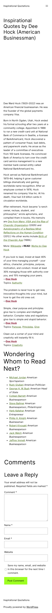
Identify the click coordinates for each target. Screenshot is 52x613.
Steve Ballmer (16, 403)
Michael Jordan (17, 377)
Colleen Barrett (17, 395)
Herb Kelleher (16, 410)
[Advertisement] (26, 73)
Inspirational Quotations (16, 5)
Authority (17, 282)
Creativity (17, 345)
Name (8, 525)
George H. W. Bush (19, 388)
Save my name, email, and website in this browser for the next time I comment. (27, 569)
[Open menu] (47, 6)
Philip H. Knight (17, 418)
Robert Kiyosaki (18, 425)
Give (36, 326)
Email (8, 538)
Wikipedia (15, 245)
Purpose (16, 326)
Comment (10, 492)
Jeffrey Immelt (17, 440)
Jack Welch (15, 433)
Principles (27, 326)
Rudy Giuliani (16, 384)
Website (8, 552)
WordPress (32, 607)
